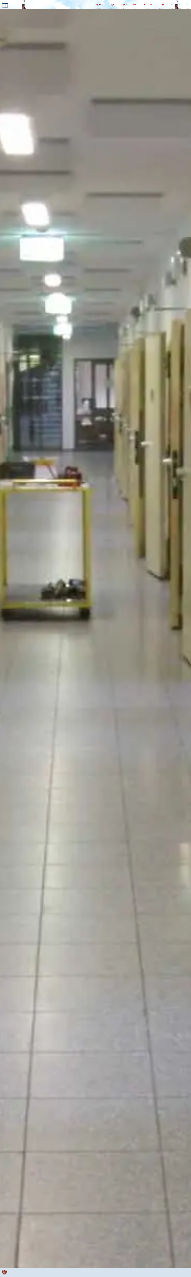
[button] (4, 1272)
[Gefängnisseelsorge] (5, 4)
